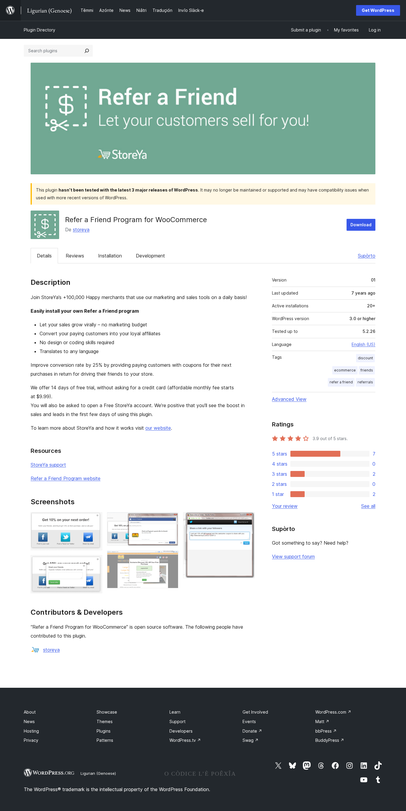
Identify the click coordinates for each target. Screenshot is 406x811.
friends (367, 370)
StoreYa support (48, 465)
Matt (322, 721)
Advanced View (289, 399)
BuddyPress (329, 740)
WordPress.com (333, 711)
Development (150, 256)
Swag (251, 740)
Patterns (105, 740)
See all (368, 506)
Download (361, 224)
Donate (252, 730)
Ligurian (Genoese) (98, 773)
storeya (81, 230)
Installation (110, 256)
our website (158, 428)
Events (249, 721)
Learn (174, 711)
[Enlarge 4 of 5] (170, 559)
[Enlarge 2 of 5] (94, 563)
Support (177, 721)
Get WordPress (378, 10)
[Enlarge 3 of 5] (170, 520)
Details (44, 256)
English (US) (363, 344)
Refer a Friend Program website (65, 478)
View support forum (293, 556)
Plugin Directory (39, 29)
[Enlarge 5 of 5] (247, 520)
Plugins (104, 730)
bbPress (326, 730)
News (29, 721)
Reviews (75, 256)
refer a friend (341, 382)
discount (365, 358)
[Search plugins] (87, 51)
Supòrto (366, 256)
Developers (181, 730)
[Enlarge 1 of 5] (94, 520)
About (30, 711)
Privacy (31, 740)
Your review (285, 506)
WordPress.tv (185, 740)
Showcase (107, 711)
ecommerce (345, 370)
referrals (365, 382)
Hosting (31, 730)
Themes (105, 721)
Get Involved (255, 711)
